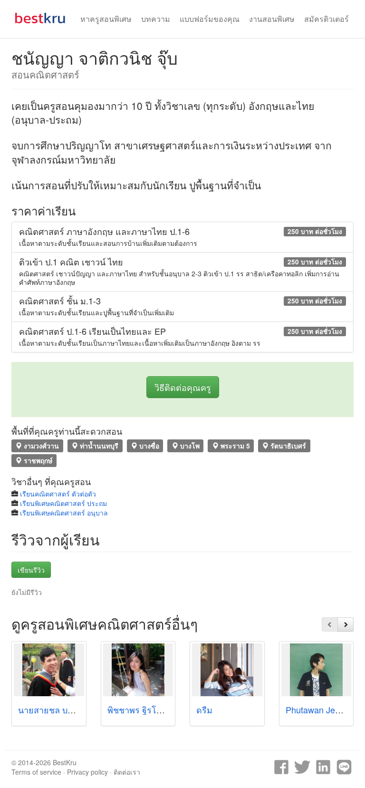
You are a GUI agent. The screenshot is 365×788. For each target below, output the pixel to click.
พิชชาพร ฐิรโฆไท (140, 709)
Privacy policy (87, 772)
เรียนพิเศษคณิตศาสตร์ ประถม (63, 503)
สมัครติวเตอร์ (326, 18)
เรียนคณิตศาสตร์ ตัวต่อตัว (58, 493)
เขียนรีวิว (31, 569)
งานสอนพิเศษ (272, 18)
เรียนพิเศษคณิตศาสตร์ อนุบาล (64, 512)
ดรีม (204, 709)
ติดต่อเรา (127, 772)
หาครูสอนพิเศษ (106, 18)
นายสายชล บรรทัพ (53, 709)
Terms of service (36, 772)
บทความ (155, 18)
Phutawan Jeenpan (322, 709)
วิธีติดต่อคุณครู (182, 387)
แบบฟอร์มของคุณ (210, 18)
